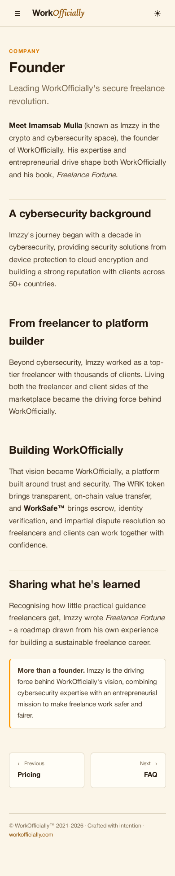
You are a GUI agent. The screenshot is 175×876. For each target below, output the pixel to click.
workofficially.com (31, 834)
